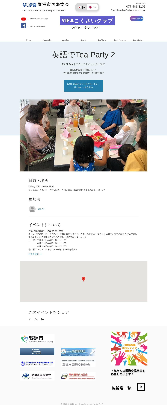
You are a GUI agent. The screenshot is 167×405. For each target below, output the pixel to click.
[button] (46, 40)
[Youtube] (23, 19)
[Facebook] (23, 25)
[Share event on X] (36, 319)
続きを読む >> (35, 254)
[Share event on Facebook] (30, 319)
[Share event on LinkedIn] (42, 319)
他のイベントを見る (83, 87)
